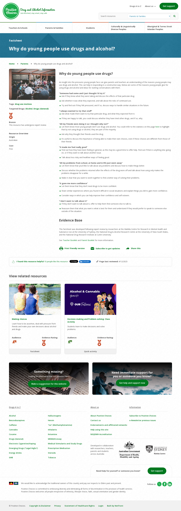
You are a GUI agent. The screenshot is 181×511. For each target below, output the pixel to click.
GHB (11, 457)
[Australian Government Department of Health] (131, 451)
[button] (174, 16)
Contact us (95, 420)
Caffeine (13, 425)
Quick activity (90, 351)
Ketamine (52, 434)
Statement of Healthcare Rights (80, 506)
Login (100, 506)
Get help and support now (132, 383)
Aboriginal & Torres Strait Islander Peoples (159, 28)
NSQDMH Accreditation (101, 434)
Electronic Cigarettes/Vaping (22, 443)
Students (90, 28)
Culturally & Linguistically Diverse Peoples (123, 28)
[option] (32, 84)
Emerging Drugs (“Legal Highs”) (23, 448)
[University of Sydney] (158, 451)
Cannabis (13, 429)
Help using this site (99, 429)
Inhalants (52, 429)
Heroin (51, 420)
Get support (169, 6)
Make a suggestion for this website (48, 383)
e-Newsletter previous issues (142, 420)
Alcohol (12, 415)
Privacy (57, 506)
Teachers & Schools (18, 28)
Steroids (52, 453)
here (157, 126)
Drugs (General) (16, 439)
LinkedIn (86, 261)
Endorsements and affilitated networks (108, 425)
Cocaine (12, 434)
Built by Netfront (115, 506)
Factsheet (34, 351)
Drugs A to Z (135, 6)
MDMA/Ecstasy (55, 439)
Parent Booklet (87, 240)
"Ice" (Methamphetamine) (60, 425)
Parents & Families (54, 28)
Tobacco (52, 457)
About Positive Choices (100, 415)
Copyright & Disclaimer (40, 506)
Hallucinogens (54, 415)
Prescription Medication (59, 448)
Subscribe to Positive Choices (142, 415)
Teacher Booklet (70, 240)
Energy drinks (15, 453)
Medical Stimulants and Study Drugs (65, 443)
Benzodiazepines (17, 420)
